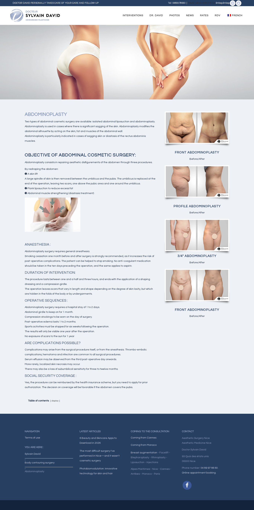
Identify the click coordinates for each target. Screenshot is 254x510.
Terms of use (32, 437)
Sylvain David (33, 454)
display (55, 401)
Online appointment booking (199, 472)
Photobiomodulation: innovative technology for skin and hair (98, 471)
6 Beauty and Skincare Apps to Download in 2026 (98, 440)
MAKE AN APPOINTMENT (202, 3)
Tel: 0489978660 (176, 3)
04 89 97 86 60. (209, 468)
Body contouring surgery (39, 462)
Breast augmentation (144, 452)
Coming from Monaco (144, 445)
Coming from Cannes (143, 437)
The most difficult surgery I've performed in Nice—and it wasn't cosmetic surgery (100, 456)
